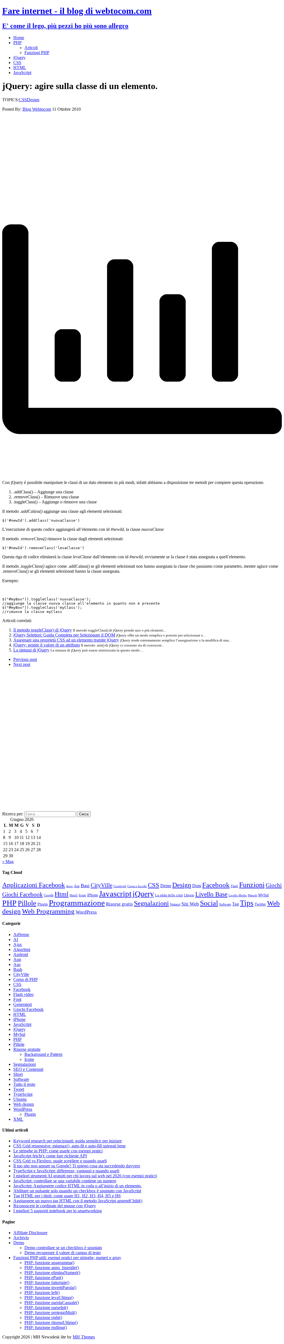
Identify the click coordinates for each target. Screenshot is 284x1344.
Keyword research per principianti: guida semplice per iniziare (67, 1140)
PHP (17, 42)
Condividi (119, 886)
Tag (235, 904)
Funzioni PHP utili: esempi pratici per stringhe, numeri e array (67, 1257)
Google (49, 895)
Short (18, 1074)
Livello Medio (238, 895)
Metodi (252, 895)
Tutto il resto (24, 1084)
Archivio (21, 1237)
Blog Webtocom (36, 109)
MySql (263, 895)
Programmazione (77, 902)
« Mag (8, 861)
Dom (196, 885)
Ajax (17, 944)
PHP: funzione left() (42, 1292)
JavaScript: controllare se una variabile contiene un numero (64, 1180)
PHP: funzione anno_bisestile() (51, 1267)
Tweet (18, 1089)
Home (18, 37)
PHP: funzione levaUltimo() (48, 1297)
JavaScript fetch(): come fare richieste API (50, 1155)
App (17, 959)
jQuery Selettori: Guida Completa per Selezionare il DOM (64, 635)
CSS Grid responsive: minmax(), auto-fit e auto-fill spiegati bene (69, 1145)
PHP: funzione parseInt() (46, 1307)
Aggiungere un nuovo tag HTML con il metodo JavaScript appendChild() (77, 1200)
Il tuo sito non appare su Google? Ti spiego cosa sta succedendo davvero (76, 1165)
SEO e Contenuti (28, 1069)
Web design (23, 1104)
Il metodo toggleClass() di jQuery (42, 630)
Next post (21, 664)
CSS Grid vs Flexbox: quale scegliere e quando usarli (60, 1160)
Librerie (189, 895)
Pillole (27, 903)
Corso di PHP (25, 979)
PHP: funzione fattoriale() (46, 1282)
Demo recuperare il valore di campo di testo (62, 1252)
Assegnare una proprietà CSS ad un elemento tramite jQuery (66, 640)
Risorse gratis (119, 904)
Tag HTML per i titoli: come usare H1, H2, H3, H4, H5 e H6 (67, 1195)
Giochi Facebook (22, 894)
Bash (17, 969)
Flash (234, 886)
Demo (165, 885)
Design (33, 99)
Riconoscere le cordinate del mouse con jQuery (54, 1205)
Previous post (25, 659)
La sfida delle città (169, 895)
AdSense (21, 934)
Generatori (22, 1004)
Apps (69, 886)
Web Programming (48, 911)
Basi (85, 885)
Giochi (274, 885)
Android (20, 954)
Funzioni (252, 885)
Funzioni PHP (36, 52)
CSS (17, 62)
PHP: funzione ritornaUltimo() (51, 1322)
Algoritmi (21, 949)
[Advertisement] (142, 150)
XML (18, 1119)
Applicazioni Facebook (33, 885)
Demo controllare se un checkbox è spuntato (63, 1247)
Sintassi (175, 904)
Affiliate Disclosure (30, 1232)
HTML (19, 67)
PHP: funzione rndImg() (45, 1327)
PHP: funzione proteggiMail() (50, 1312)
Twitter (260, 904)
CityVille (101, 885)
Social (209, 903)
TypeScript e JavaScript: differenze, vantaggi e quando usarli (66, 1170)
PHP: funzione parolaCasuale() (51, 1302)
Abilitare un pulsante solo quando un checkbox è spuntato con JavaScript (77, 1190)
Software (225, 904)
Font (17, 999)
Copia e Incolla (137, 886)
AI (15, 939)
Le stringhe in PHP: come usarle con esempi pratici (58, 1150)
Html (62, 894)
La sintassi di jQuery (31, 650)
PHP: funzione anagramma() (49, 1262)
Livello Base (211, 894)
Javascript (115, 893)
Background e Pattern (43, 1054)
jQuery (19, 57)
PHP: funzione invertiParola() (50, 1287)
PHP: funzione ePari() (43, 1277)
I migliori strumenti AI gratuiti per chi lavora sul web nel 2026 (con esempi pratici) (85, 1175)
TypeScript (22, 1094)
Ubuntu (20, 1099)
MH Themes (84, 1337)
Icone (82, 895)
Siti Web (190, 904)
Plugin (42, 904)
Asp (77, 886)
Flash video (23, 994)
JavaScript (22, 72)
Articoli (31, 47)
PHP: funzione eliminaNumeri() (52, 1272)
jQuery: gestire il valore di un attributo (46, 645)
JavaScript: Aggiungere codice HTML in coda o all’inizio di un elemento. (77, 1185)
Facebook (216, 885)
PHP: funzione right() (43, 1317)
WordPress (86, 912)
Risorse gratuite (26, 1049)
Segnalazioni (151, 903)
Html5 (74, 895)
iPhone (92, 895)
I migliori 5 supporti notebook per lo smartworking (57, 1210)
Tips (246, 903)
